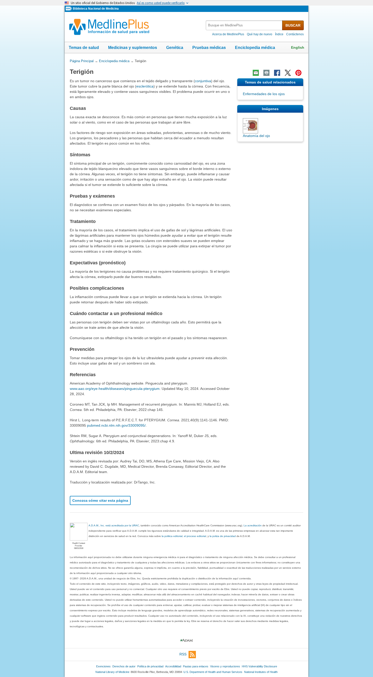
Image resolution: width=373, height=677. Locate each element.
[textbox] (244, 25)
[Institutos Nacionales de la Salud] (69, 8)
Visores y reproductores (225, 666)
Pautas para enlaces (195, 666)
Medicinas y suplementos (132, 47)
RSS (183, 654)
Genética (174, 47)
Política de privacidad (150, 666)
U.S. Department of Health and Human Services (212, 671)
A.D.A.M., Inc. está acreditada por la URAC (114, 525)
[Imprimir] (266, 73)
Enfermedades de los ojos (264, 94)
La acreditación (253, 525)
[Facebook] (277, 73)
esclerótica (145, 86)
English (297, 47)
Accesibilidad (173, 666)
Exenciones (103, 666)
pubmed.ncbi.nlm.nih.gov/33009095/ (116, 425)
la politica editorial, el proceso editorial (184, 536)
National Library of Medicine (112, 671)
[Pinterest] (298, 73)
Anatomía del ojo (256, 136)
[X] (288, 73)
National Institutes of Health (261, 671)
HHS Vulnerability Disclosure (259, 666)
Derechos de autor (123, 666)
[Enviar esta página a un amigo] (256, 73)
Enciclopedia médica (255, 47)
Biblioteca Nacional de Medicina (96, 8)
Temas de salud (84, 47)
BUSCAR (292, 25)
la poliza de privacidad (223, 536)
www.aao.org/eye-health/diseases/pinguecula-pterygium (115, 389)
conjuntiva (203, 81)
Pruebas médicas (209, 47)
